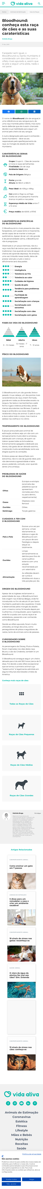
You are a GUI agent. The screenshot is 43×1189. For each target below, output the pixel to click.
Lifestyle (21, 1130)
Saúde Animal (15, 968)
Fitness (21, 1126)
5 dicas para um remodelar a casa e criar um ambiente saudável (19, 902)
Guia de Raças (34, 12)
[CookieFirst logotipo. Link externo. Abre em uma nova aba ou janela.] (3, 1156)
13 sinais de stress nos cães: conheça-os (21, 1048)
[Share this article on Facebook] (8, 111)
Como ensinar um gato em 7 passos (21, 867)
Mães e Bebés (21, 1135)
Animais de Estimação (18, 12)
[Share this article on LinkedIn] (34, 111)
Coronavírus (21, 1117)
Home (4, 12)
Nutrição (21, 1139)
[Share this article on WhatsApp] (21, 111)
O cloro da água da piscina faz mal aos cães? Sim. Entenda (19, 975)
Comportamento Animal (19, 859)
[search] (39, 3)
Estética (21, 1121)
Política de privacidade (31, 1154)
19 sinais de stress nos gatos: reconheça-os (21, 939)
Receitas (21, 1144)
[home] (21, 3)
